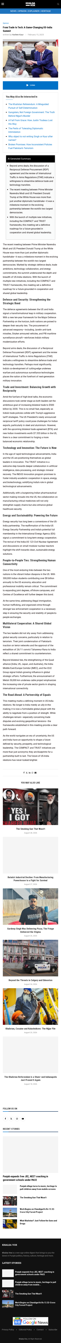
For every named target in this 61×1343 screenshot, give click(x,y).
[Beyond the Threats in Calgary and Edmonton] (30, 958)
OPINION (22, 11)
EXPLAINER (33, 11)
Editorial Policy (25, 1329)
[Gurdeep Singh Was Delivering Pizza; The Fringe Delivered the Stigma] (30, 906)
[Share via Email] (35, 773)
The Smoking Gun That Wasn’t (30, 829)
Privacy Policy (8, 1329)
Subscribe (53, 1329)
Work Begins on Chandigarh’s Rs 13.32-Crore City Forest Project (37, 1210)
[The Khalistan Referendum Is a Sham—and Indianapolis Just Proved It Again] (30, 1054)
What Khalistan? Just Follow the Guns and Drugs (38, 1222)
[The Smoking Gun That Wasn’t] (30, 806)
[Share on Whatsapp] (32, 773)
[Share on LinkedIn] (29, 773)
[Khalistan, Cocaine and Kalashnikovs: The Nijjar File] (30, 1006)
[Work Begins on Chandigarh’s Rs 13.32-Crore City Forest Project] (10, 1212)
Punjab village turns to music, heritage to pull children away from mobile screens (38, 1187)
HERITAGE (46, 11)
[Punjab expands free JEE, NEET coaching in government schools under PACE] (30, 1154)
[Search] (58, 4)
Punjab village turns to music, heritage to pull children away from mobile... (35, 1283)
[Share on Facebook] (24, 773)
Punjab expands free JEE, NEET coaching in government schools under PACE (25, 1178)
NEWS (13, 11)
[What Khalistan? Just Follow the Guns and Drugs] (10, 1224)
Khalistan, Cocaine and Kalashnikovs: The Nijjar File (30, 1028)
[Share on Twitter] (27, 773)
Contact (40, 1329)
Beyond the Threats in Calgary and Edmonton (30, 980)
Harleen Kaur (18, 35)
